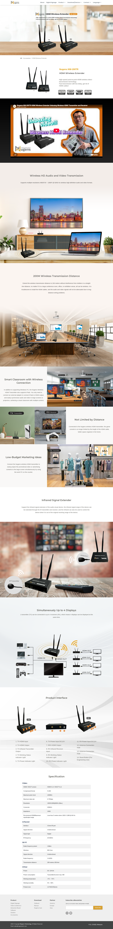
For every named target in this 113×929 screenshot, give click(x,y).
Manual (36, 905)
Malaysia (99, 924)
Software (13, 910)
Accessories (27, 58)
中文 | (90, 924)
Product (61, 2)
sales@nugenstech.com (20, 926)
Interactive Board (16, 908)
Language (96, 2)
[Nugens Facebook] (67, 913)
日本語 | (94, 924)
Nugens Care (38, 908)
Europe (52, 905)
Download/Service (74, 2)
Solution (13, 912)
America (52, 903)
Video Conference (16, 905)
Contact (86, 2)
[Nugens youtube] (70, 913)
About (42, 2)
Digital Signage (51, 2)
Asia (51, 908)
